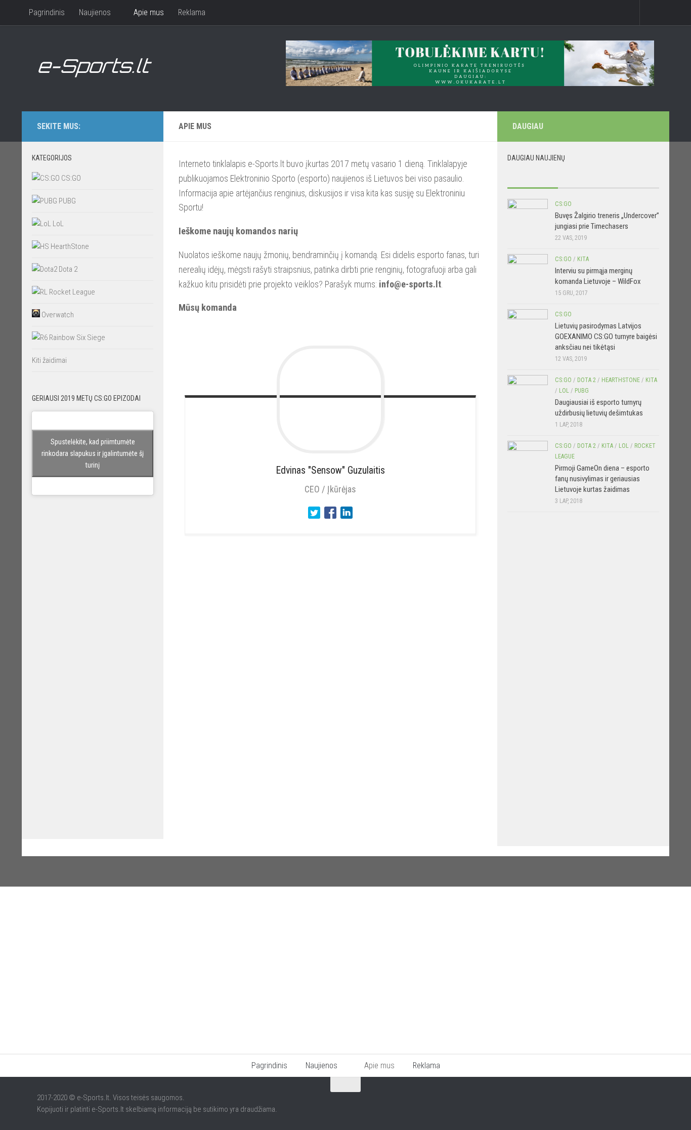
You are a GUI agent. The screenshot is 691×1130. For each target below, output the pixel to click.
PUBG (66, 200)
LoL (57, 223)
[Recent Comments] (634, 178)
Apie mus (149, 12)
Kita (583, 259)
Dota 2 (67, 269)
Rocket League (71, 292)
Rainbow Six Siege (76, 337)
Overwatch (57, 314)
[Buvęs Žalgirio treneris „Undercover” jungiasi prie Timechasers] (527, 219)
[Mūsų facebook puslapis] (126, 126)
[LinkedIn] (346, 520)
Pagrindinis (47, 12)
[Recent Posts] (583, 178)
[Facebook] (330, 520)
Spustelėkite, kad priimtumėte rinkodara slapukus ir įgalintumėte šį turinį (92, 453)
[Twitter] (314, 520)
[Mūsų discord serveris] (142, 126)
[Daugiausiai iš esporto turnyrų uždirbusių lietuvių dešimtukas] (527, 395)
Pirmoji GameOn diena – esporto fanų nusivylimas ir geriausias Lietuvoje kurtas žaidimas (602, 479)
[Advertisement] (92, 677)
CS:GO (70, 178)
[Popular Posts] (532, 178)
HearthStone (69, 246)
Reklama (191, 12)
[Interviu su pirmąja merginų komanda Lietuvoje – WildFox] (527, 274)
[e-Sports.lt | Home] (95, 68)
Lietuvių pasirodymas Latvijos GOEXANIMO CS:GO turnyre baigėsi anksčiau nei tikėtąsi (606, 336)
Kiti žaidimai (49, 360)
